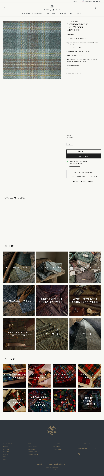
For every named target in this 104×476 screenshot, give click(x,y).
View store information (74, 166)
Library (79, 13)
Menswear (26, 13)
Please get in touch (71, 61)
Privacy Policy (56, 446)
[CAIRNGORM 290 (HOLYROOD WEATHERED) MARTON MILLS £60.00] (69, 102)
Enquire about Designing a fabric (84, 176)
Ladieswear (37, 13)
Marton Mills (72, 21)
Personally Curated (32, 451)
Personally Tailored (33, 454)
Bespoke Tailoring (32, 446)
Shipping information (83, 172)
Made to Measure (32, 449)
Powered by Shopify (52, 469)
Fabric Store (50, 13)
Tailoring (62, 13)
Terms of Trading (57, 449)
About (70, 13)
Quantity (70, 141)
